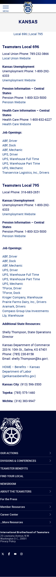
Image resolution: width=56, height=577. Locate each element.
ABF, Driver (9, 141)
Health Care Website (16, 124)
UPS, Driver (10, 154)
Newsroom (8, 484)
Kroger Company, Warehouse (22, 297)
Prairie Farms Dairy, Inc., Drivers (24, 302)
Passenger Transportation (24, 562)
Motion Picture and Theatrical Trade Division (30, 546)
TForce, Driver (12, 288)
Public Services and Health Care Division (27, 569)
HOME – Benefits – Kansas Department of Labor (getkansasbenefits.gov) (21, 371)
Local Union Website (16, 58)
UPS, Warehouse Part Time (21, 163)
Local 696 (20, 34)
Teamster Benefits (14, 468)
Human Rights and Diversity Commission (25, 531)
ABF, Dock (9, 145)
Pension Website (14, 102)
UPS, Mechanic (12, 168)
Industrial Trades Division (23, 539)
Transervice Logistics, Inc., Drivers (25, 172)
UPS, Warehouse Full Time (20, 159)
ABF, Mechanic (12, 150)
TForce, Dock (11, 293)
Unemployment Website (19, 80)
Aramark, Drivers (14, 306)
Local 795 (36, 34)
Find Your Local (11, 476)
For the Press (8, 499)
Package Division (18, 554)
